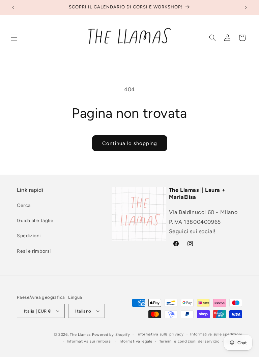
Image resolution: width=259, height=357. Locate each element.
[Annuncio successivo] (245, 7)
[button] (14, 37)
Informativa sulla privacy (160, 334)
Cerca (24, 205)
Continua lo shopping (129, 143)
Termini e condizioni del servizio (189, 341)
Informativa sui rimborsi (89, 341)
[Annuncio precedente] (13, 7)
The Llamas (80, 334)
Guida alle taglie (35, 220)
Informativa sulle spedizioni (216, 334)
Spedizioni (29, 236)
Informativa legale (135, 341)
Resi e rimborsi (34, 251)
